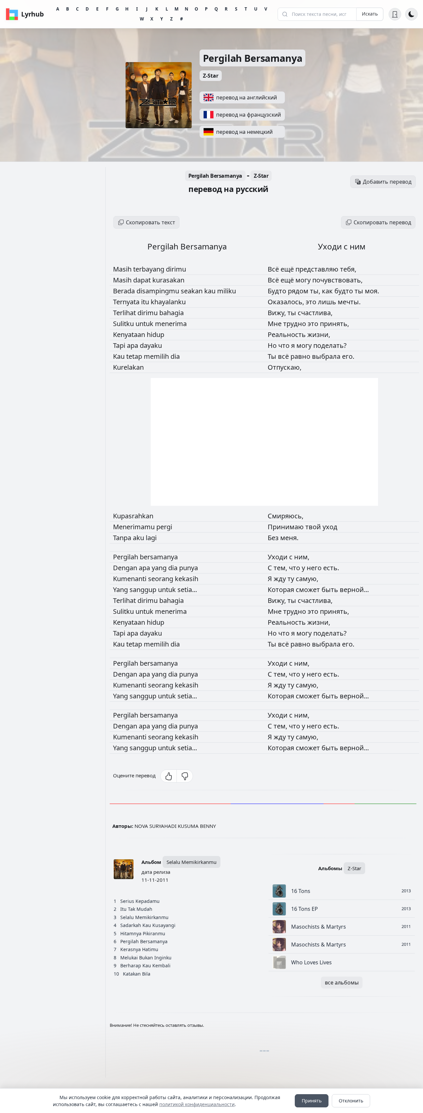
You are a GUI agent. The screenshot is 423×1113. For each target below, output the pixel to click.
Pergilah (126, 556)
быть (331, 589)
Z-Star (210, 75)
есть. (331, 567)
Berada (124, 290)
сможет (309, 589)
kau (210, 290)
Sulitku (124, 323)
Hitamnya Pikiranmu (142, 933)
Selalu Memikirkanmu (191, 862)
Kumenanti (130, 578)
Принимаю (286, 526)
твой (314, 526)
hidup (155, 334)
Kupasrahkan (133, 515)
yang (160, 567)
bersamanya (159, 556)
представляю (317, 269)
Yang (121, 589)
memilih (157, 356)
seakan (192, 290)
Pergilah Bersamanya (252, 58)
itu (146, 301)
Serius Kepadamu (140, 901)
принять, (334, 323)
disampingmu (158, 290)
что (284, 345)
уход (330, 526)
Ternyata (127, 301)
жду (281, 578)
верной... (354, 589)
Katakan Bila (136, 974)
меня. (289, 537)
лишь (328, 301)
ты (360, 290)
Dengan (126, 567)
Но (273, 345)
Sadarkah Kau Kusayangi (147, 925)
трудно (295, 323)
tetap (135, 356)
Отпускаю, (284, 367)
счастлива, (315, 312)
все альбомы (342, 982)
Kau (119, 356)
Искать (370, 14)
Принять (312, 1100)
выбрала (327, 356)
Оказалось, (287, 301)
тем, (281, 567)
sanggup (144, 589)
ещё (288, 269)
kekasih (186, 578)
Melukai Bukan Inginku (146, 957)
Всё (274, 269)
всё (284, 356)
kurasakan (168, 280)
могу (303, 280)
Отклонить (351, 1100)
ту (292, 578)
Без (274, 537)
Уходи (278, 556)
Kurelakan (128, 367)
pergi (164, 526)
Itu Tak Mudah (136, 909)
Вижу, (278, 312)
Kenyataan (130, 334)
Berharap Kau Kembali (145, 965)
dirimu (176, 269)
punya (188, 567)
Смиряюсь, (285, 515)
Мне (275, 323)
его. (348, 356)
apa (133, 345)
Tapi (120, 345)
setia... (187, 589)
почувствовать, (337, 280)
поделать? (330, 345)
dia (175, 356)
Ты (273, 356)
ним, (301, 556)
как (328, 290)
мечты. (349, 301)
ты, (316, 290)
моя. (372, 290)
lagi (151, 537)
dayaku (151, 345)
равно (301, 356)
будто (344, 290)
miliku (226, 290)
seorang (161, 578)
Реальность (287, 334)
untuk (145, 323)
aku (139, 537)
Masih (123, 269)
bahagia (171, 312)
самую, (307, 578)
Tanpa (123, 537)
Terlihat (125, 312)
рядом (299, 290)
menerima (171, 323)
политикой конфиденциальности (197, 1104)
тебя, (348, 269)
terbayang (149, 269)
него (315, 567)
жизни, (318, 334)
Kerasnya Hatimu (139, 949)
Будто (278, 290)
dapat (142, 280)
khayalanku (168, 301)
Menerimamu (134, 526)
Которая (282, 589)
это (312, 301)
